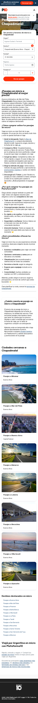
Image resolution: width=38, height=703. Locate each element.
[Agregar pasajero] (33, 73)
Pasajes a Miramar (9, 635)
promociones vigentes (12, 170)
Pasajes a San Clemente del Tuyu (14, 632)
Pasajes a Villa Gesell (10, 613)
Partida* (6, 54)
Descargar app (27, 3)
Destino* (6, 46)
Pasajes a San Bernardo (11, 622)
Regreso (6, 62)
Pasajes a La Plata (9, 616)
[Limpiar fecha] (32, 57)
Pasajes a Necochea (10, 625)
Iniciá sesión (12, 17)
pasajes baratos (26, 332)
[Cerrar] (33, 15)
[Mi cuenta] (34, 10)
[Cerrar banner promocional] (35, 3)
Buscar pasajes (19, 79)
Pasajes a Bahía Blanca (11, 610)
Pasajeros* (7, 70)
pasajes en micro (8, 655)
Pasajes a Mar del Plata (11, 603)
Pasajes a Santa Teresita (11, 629)
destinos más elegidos (21, 663)
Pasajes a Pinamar (9, 606)
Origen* (6, 38)
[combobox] (19, 41)
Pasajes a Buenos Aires (11, 600)
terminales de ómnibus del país (13, 665)
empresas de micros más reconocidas (16, 667)
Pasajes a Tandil (8, 619)
